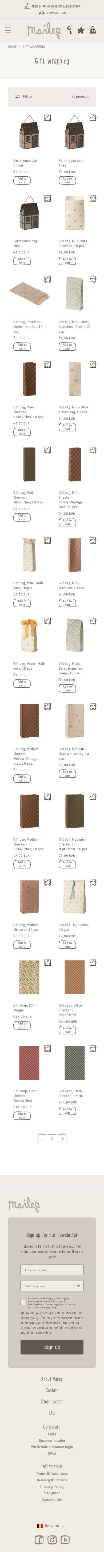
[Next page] (62, 1138)
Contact (52, 1389)
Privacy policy (29, 1317)
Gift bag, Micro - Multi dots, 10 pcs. (29, 666)
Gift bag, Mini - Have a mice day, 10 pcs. (73, 409)
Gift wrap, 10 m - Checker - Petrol (71, 1093)
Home (12, 47)
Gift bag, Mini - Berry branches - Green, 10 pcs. (74, 326)
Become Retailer (52, 1441)
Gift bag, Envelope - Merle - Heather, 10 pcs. (28, 326)
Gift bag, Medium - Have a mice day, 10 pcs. (74, 754)
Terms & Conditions (52, 1474)
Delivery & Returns (52, 1480)
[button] (8, 30)
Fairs (52, 1434)
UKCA (52, 1453)
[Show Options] (78, 1286)
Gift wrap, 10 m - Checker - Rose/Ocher (71, 1010)
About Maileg (52, 1378)
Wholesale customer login (52, 1447)
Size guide (52, 1493)
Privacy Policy (52, 1487)
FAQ (52, 1412)
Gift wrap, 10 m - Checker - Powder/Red (25, 1096)
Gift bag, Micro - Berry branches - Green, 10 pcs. (71, 668)
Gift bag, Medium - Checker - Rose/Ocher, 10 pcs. (28, 844)
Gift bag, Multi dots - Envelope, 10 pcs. (74, 244)
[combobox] (50, 1286)
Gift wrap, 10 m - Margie (25, 1008)
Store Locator (52, 1400)
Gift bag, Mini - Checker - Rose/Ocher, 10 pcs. (28, 412)
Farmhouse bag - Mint (26, 244)
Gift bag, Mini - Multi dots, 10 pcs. (28, 585)
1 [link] (42, 1139)
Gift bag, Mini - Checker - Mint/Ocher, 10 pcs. (28, 497)
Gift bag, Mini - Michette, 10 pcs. (72, 585)
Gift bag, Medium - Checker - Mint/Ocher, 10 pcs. (73, 844)
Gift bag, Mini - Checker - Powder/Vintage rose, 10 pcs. (71, 500)
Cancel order (52, 1499)
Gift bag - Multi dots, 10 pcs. (74, 927)
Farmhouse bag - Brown (26, 163)
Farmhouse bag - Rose (71, 163)
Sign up (52, 1347)
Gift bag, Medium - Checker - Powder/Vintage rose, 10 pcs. (27, 756)
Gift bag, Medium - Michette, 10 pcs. (27, 927)
